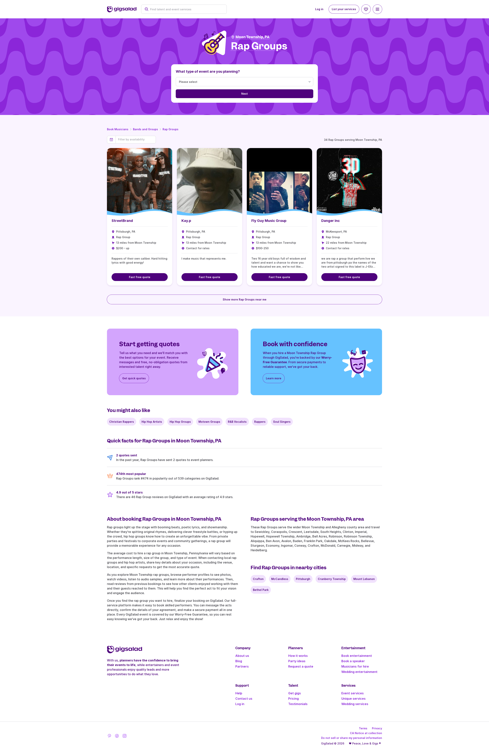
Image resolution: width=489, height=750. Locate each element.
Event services (352, 693)
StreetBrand (122, 221)
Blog (238, 661)
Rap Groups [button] (259, 46)
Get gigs (294, 693)
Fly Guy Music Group (268, 221)
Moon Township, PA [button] (253, 37)
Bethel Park (261, 589)
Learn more (273, 378)
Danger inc (330, 221)
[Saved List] (366, 9)
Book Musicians (117, 129)
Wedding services (354, 704)
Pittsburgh (303, 579)
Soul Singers (282, 421)
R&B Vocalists (237, 421)
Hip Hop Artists (152, 421)
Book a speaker (353, 661)
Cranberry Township (332, 579)
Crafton (258, 579)
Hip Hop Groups (180, 421)
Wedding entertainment (359, 672)
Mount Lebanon (364, 579)
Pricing (293, 698)
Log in (319, 9)
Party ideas (296, 661)
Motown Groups (209, 421)
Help (238, 693)
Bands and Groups (145, 129)
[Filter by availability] (136, 139)
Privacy (377, 728)
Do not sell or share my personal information (351, 737)
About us (242, 656)
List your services (344, 9)
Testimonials (298, 704)
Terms (363, 728)
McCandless (279, 579)
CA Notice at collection (366, 733)
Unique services (353, 698)
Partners (242, 666)
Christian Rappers (121, 421)
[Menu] (377, 9)
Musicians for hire (355, 666)
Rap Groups (170, 129)
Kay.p (186, 221)
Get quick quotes (134, 378)
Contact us (243, 698)
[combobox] (186, 9)
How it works (298, 656)
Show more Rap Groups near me (244, 299)
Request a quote (300, 666)
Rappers (260, 421)
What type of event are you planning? (208, 71)
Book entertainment (356, 656)
